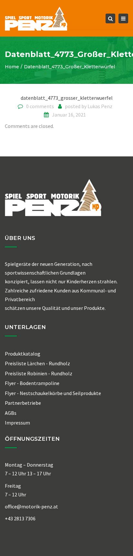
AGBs (10, 413)
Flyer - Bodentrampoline (32, 383)
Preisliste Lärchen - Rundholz (37, 363)
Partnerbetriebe (23, 403)
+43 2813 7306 (20, 518)
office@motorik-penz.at (31, 506)
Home (12, 67)
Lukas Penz (99, 106)
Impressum (17, 422)
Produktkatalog (22, 353)
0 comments (40, 106)
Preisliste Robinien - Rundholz (38, 373)
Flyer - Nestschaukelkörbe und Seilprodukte (53, 393)
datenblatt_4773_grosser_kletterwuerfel (67, 98)
